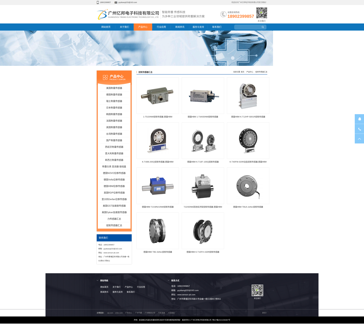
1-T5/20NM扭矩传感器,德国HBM (157, 117)
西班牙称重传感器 (114, 147)
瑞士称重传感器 (114, 101)
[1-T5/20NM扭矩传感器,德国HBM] (158, 95)
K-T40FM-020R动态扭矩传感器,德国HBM (248, 162)
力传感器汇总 (114, 219)
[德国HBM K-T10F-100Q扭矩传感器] (203, 141)
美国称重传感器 (114, 88)
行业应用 (161, 27)
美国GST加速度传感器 (114, 206)
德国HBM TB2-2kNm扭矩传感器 (157, 252)
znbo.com (119, 313)
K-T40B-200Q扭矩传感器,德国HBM (157, 162)
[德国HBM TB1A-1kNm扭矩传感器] (248, 186)
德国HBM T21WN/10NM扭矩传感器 (158, 207)
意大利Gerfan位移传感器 (114, 199)
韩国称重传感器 (114, 114)
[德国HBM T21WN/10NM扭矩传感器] (158, 186)
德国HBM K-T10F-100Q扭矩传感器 (203, 162)
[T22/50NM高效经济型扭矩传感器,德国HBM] (203, 186)
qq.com (110, 313)
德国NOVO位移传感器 (114, 173)
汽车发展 (161, 313)
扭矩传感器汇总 (114, 225)
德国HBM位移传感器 (114, 186)
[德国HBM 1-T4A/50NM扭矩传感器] (203, 95)
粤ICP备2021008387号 (221, 320)
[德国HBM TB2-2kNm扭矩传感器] (158, 231)
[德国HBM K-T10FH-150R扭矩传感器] (203, 231)
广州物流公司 (150, 313)
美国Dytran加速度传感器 (114, 212)
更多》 (264, 313)
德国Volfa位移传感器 (114, 179)
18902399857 (105, 2)
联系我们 (216, 27)
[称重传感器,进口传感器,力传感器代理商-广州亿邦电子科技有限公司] (129, 23)
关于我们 (124, 27)
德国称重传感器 (114, 94)
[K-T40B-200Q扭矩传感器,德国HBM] (158, 141)
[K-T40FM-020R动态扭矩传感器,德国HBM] (248, 141)
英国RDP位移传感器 (114, 193)
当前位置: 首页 (238, 72)
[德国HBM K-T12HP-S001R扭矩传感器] (248, 95)
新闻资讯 (179, 27)
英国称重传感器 (114, 127)
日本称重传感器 (114, 107)
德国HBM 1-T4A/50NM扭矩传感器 (203, 117)
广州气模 (138, 313)
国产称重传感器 (114, 140)
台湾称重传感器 (114, 134)
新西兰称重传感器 (114, 160)
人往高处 (171, 313)
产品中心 (142, 27)
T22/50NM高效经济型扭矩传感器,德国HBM (203, 207)
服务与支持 (198, 27)
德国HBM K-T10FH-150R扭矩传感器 (203, 252)
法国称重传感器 (114, 121)
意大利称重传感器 (114, 153)
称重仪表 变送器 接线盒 (114, 166)
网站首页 (105, 27)
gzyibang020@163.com (127, 2)
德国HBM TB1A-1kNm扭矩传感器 (248, 207)
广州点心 (128, 313)
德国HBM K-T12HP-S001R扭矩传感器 (248, 117)
